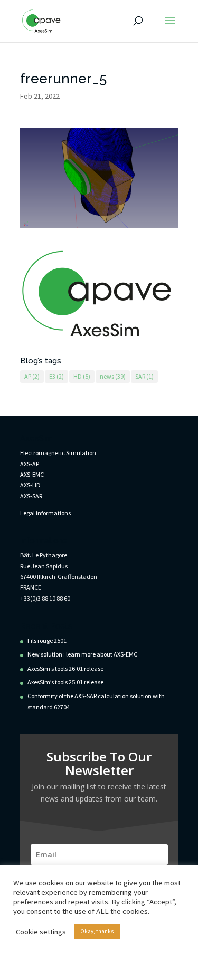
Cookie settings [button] (41, 932)
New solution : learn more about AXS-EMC (82, 654)
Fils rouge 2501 (47, 640)
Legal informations (45, 513)
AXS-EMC (32, 474)
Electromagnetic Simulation (58, 453)
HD (81, 376)
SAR (144, 376)
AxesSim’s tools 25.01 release (65, 682)
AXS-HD (30, 485)
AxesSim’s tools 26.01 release (65, 668)
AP (32, 376)
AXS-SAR (31, 496)
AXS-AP (29, 464)
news (113, 376)
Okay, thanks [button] (97, 931)
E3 (56, 376)
